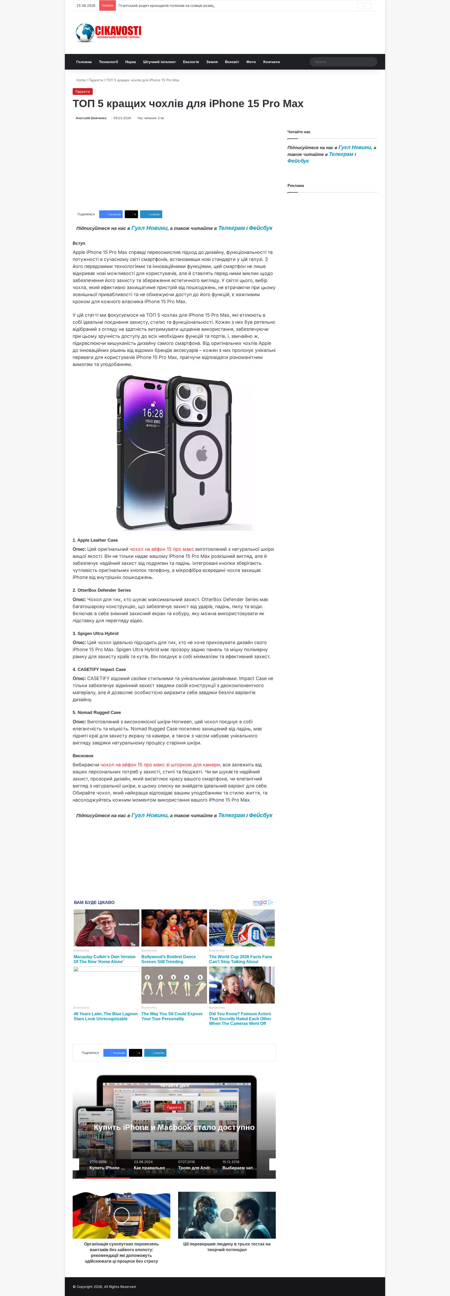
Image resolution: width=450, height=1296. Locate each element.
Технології (108, 62)
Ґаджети (96, 80)
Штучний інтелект (159, 62)
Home (80, 80)
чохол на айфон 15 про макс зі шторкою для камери (160, 764)
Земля (212, 62)
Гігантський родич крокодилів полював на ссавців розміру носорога (175, 5)
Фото (251, 62)
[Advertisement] (174, 165)
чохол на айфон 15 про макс (162, 549)
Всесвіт (232, 62)
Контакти (271, 62)
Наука (130, 62)
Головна (84, 62)
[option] (174, 1126)
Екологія (191, 62)
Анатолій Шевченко (91, 118)
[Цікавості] (109, 32)
